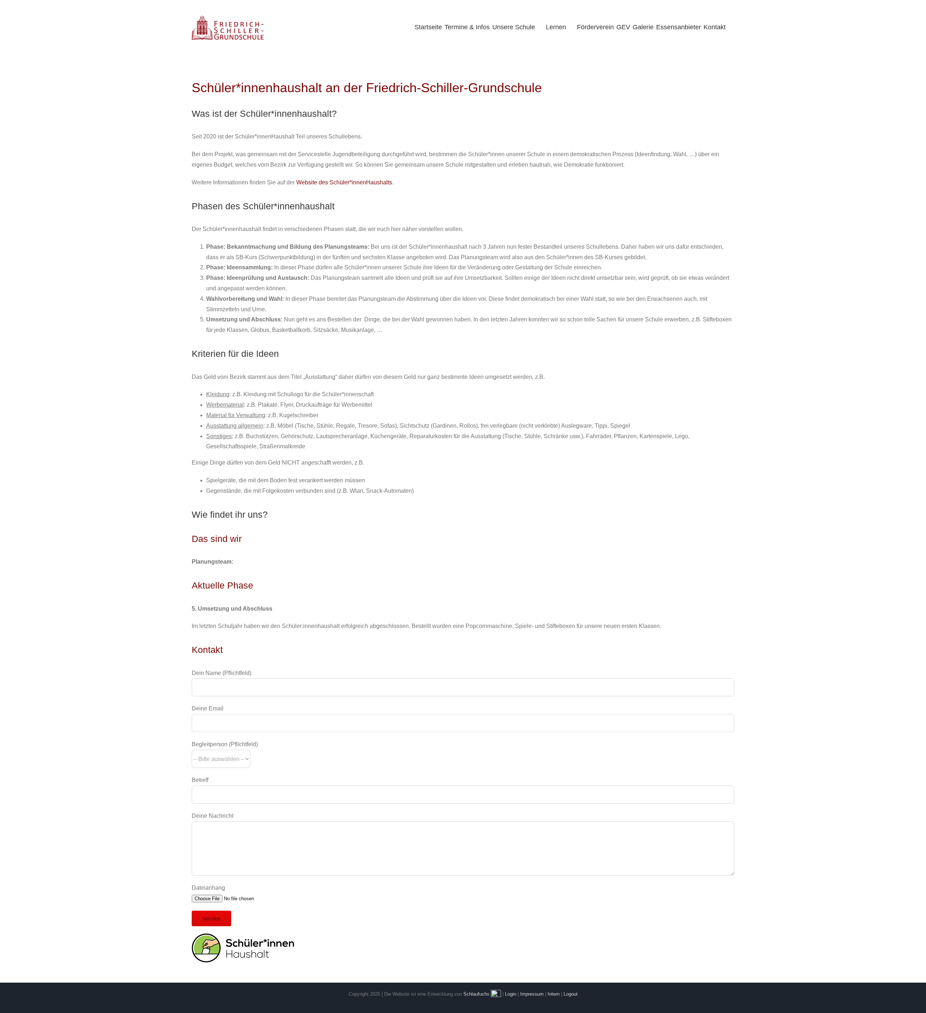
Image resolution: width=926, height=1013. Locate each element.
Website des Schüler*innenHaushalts (344, 182)
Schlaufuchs (476, 994)
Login (510, 994)
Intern (554, 994)
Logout (571, 994)
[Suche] (730, 27)
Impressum (532, 994)
